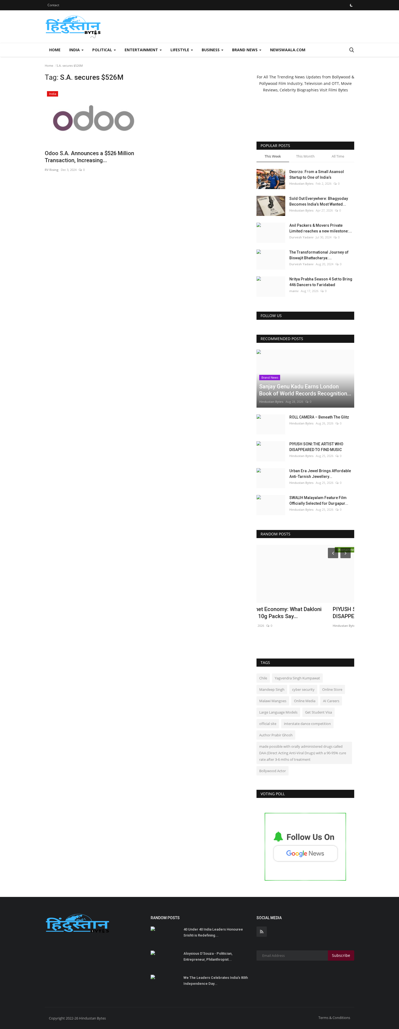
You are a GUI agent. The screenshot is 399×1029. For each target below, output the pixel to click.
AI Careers (331, 700)
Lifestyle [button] (180, 49)
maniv (294, 291)
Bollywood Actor (272, 770)
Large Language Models (278, 712)
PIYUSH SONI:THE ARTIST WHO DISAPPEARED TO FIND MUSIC (316, 447)
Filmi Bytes (338, 89)
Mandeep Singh (271, 689)
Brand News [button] (245, 49)
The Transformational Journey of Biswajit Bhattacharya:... (319, 255)
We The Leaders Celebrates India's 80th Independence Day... (215, 981)
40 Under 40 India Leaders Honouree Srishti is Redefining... (213, 932)
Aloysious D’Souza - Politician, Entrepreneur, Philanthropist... (207, 956)
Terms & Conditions (334, 1017)
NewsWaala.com (287, 49)
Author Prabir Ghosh (276, 735)
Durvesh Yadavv (301, 237)
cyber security (303, 689)
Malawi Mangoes (272, 700)
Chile (263, 678)
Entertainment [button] (142, 49)
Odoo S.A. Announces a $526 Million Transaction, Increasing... (89, 157)
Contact (53, 5)
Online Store (332, 689)
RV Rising (52, 170)
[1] (351, 5)
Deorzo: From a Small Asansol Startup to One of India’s (316, 175)
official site (267, 723)
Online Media (304, 700)
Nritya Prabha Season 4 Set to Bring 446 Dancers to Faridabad (320, 282)
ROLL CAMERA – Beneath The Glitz (319, 417)
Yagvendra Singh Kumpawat (297, 678)
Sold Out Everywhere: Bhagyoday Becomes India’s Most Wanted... (318, 201)
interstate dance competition (307, 723)
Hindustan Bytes (301, 183)
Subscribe (341, 955)
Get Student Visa (318, 712)
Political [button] (102, 49)
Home (55, 49)
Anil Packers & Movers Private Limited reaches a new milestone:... (320, 228)
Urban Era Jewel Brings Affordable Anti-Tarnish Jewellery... (320, 474)
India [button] (75, 49)
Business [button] (211, 49)
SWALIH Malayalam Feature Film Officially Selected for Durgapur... (318, 501)
